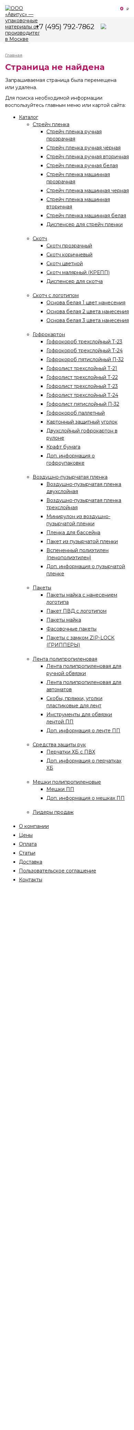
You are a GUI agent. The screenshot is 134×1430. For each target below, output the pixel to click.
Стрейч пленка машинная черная (87, 190)
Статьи (27, 853)
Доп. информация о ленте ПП (83, 731)
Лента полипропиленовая (65, 659)
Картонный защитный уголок (82, 422)
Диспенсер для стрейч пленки (84, 224)
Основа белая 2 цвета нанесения (87, 311)
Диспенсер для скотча (74, 281)
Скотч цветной (64, 263)
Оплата (28, 844)
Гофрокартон (49, 334)
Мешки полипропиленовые (67, 782)
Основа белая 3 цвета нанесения (87, 320)
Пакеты (42, 588)
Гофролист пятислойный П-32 (82, 404)
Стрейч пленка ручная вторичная (87, 157)
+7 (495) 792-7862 (64, 27)
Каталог (28, 117)
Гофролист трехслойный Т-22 (82, 377)
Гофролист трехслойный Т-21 (81, 368)
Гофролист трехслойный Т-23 (82, 386)
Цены (26, 835)
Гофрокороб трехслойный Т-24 (84, 350)
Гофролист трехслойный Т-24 (82, 395)
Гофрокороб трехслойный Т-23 (84, 342)
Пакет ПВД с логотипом (76, 611)
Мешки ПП (60, 789)
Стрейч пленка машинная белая (86, 215)
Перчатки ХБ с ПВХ (70, 752)
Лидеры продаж (53, 812)
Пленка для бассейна (73, 532)
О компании (34, 826)
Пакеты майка (63, 620)
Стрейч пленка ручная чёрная (83, 148)
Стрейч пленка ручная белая (82, 165)
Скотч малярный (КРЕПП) (78, 272)
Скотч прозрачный (69, 246)
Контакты (30, 880)
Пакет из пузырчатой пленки (82, 541)
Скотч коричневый (69, 255)
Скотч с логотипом (56, 295)
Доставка (30, 862)
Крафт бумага (63, 447)
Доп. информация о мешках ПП (85, 798)
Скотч (40, 238)
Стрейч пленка (51, 124)
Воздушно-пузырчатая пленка (70, 477)
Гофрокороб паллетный (75, 413)
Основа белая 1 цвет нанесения (85, 303)
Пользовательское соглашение (57, 871)
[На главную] (22, 23)
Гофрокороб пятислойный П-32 (85, 359)
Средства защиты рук (59, 745)
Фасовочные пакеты (71, 629)
